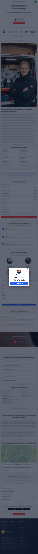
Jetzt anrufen (20, 283)
